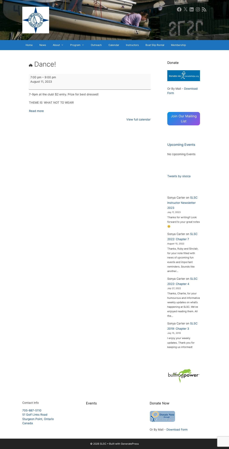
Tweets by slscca (179, 176)
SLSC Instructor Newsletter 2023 (182, 202)
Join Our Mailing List (184, 118)
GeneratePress (130, 443)
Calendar (113, 45)
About (56, 45)
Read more (36, 111)
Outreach (96, 45)
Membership (178, 45)
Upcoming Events (181, 145)
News (42, 45)
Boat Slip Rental (155, 45)
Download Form (177, 429)
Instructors (132, 45)
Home (29, 45)
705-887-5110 (31, 410)
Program (75, 45)
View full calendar (138, 119)
